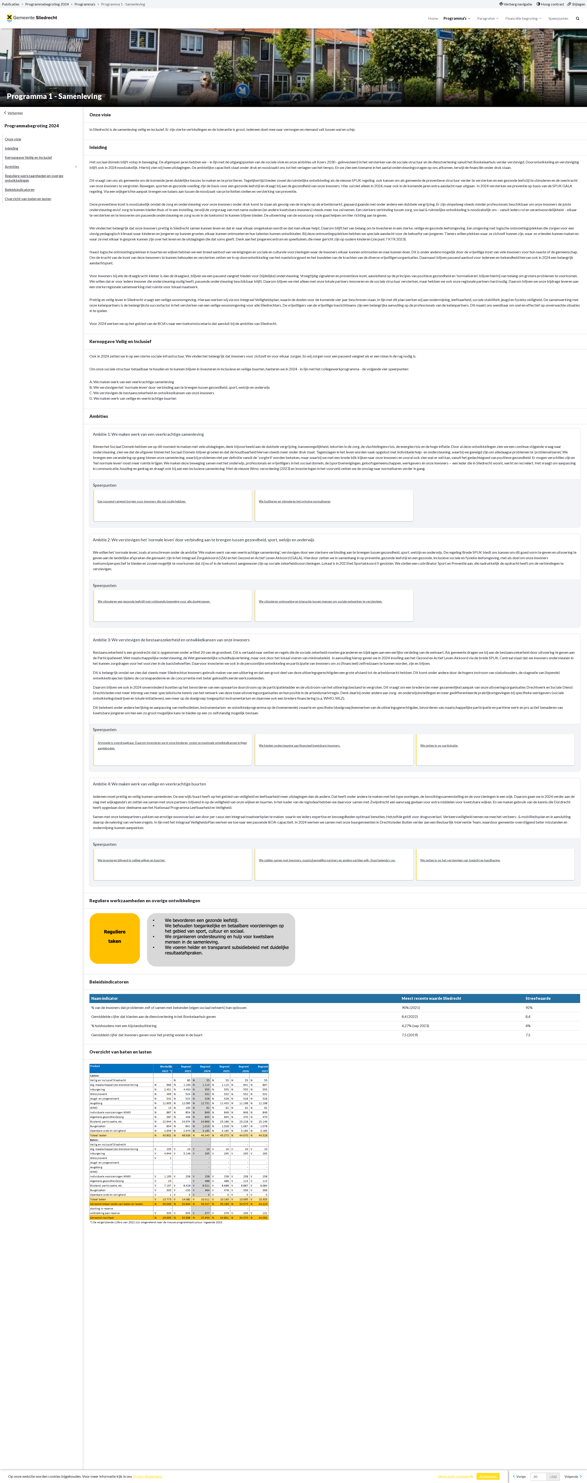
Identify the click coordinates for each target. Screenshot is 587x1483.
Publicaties (10, 4)
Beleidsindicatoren (19, 189)
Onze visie (13, 139)
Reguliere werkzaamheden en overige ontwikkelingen (34, 177)
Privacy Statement (147, 1476)
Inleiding (11, 148)
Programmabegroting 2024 (47, 4)
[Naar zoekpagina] (577, 18)
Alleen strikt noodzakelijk (455, 1476)
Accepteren (488, 1476)
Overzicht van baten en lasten (28, 198)
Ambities (12, 166)
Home (433, 18)
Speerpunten (558, 18)
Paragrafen (486, 18)
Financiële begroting (521, 18)
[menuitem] (515, 4)
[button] (173, 505)
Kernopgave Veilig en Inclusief (28, 157)
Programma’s (85, 4)
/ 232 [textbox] (553, 1477)
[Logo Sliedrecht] (32, 18)
